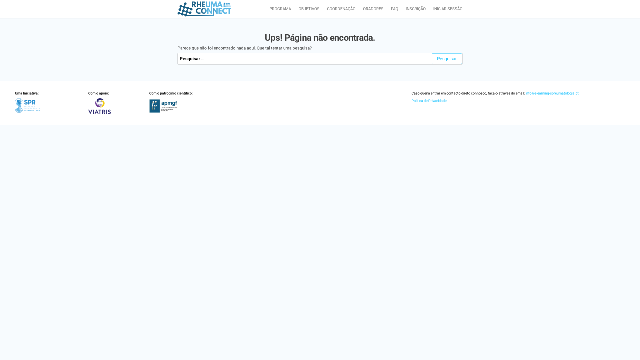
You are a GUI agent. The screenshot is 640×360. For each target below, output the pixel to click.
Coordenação (341, 8)
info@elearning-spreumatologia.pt (552, 93)
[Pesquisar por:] (320, 59)
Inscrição (416, 8)
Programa (280, 8)
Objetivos (309, 8)
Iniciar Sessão (447, 8)
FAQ (394, 8)
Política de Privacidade (429, 101)
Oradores (373, 8)
